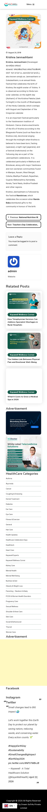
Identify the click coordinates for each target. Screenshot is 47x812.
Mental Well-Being (13, 576)
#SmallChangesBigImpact (22, 754)
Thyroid (9, 627)
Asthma (9, 478)
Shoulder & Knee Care (14, 612)
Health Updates (12, 535)
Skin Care (9, 617)
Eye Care (9, 514)
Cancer (8, 489)
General (9, 525)
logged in (24, 241)
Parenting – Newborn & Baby (17, 591)
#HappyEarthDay (17, 745)
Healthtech (10, 545)
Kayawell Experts (12, 555)
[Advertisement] (23, 662)
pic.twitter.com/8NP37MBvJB (23, 763)
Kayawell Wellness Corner (21, 19)
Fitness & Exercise (13, 519)
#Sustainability (16, 750)
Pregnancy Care (12, 601)
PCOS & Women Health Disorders (18, 596)
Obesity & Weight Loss (14, 586)
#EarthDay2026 (16, 758)
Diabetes (9, 504)
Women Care (11, 632)
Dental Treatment (12, 499)
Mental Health (11, 571)
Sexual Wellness (12, 606)
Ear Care (9, 509)
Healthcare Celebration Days (16, 540)
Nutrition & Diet (11, 581)
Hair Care (9, 530)
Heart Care (10, 550)
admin (12, 271)
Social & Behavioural (13, 622)
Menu (29, 4)
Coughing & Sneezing (14, 494)
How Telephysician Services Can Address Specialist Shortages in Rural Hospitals (23, 322)
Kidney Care (10, 565)
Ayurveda (9, 484)
